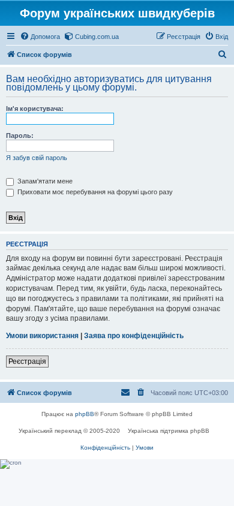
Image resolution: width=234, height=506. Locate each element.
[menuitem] (40, 36)
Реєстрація (27, 361)
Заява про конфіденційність (134, 336)
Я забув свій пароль (36, 157)
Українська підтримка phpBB (168, 430)
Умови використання (42, 336)
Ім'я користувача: (35, 108)
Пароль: (20, 135)
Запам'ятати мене (44, 181)
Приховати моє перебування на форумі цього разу (94, 191)
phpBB (84, 414)
